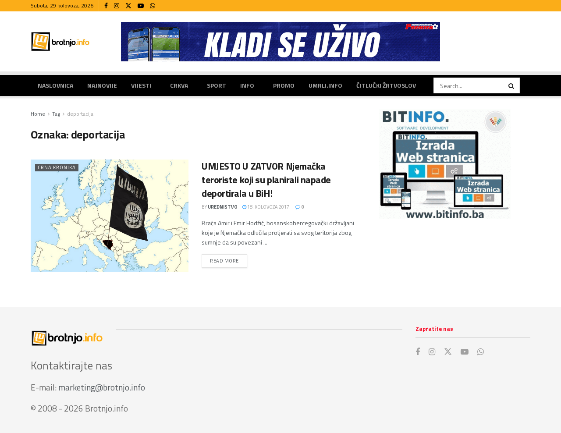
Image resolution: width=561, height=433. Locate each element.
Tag (56, 114)
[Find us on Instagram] (116, 6)
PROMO (284, 85)
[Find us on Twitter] (128, 6)
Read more (228, 260)
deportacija (80, 114)
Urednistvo (223, 206)
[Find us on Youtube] (141, 6)
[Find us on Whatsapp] (152, 6)
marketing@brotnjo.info (101, 387)
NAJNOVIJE (102, 85)
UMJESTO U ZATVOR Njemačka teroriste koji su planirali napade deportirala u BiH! (266, 180)
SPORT (216, 85)
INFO (247, 85)
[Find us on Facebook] (106, 6)
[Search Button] (512, 85)
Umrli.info (325, 85)
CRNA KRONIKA (57, 167)
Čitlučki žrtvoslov (386, 85)
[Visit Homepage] (60, 41)
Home (38, 114)
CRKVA (179, 85)
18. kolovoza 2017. (268, 206)
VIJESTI (141, 85)
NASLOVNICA (55, 85)
